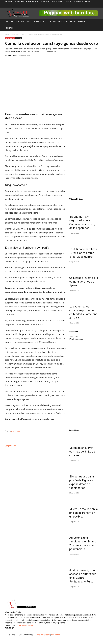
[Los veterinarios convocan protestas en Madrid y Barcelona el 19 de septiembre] (83, 297)
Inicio (7, 34)
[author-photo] (11, 443)
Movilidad (62, 22)
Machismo (45, 2)
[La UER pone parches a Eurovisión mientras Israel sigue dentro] (83, 239)
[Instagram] (84, 6)
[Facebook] (79, 6)
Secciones (73, 336)
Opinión (72, 22)
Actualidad (20, 22)
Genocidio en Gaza (82, 2)
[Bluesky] (96, 6)
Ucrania (68, 2)
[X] (88, 6)
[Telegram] (24, 61)
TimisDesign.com (43, 635)
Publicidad (55, 635)
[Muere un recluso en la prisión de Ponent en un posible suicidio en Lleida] (83, 499)
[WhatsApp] (19, 61)
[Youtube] (92, 6)
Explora (9, 22)
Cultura (52, 22)
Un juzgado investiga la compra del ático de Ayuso (83, 281)
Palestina (9, 2)
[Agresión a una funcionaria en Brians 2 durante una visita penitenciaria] (83, 528)
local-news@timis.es (24, 625)
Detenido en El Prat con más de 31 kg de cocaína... (82, 451)
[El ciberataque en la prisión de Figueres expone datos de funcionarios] (83, 466)
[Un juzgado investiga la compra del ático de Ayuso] (83, 268)
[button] (95, 22)
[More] (30, 61)
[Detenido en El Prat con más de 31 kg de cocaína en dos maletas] (83, 438)
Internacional (32, 2)
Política (9, 28)
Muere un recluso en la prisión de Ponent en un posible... (83, 512)
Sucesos (81, 22)
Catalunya (19, 2)
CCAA (29, 22)
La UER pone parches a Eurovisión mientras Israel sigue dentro (83, 253)
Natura (24, 34)
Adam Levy (15, 431)
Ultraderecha (57, 2)
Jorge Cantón (12, 55)
